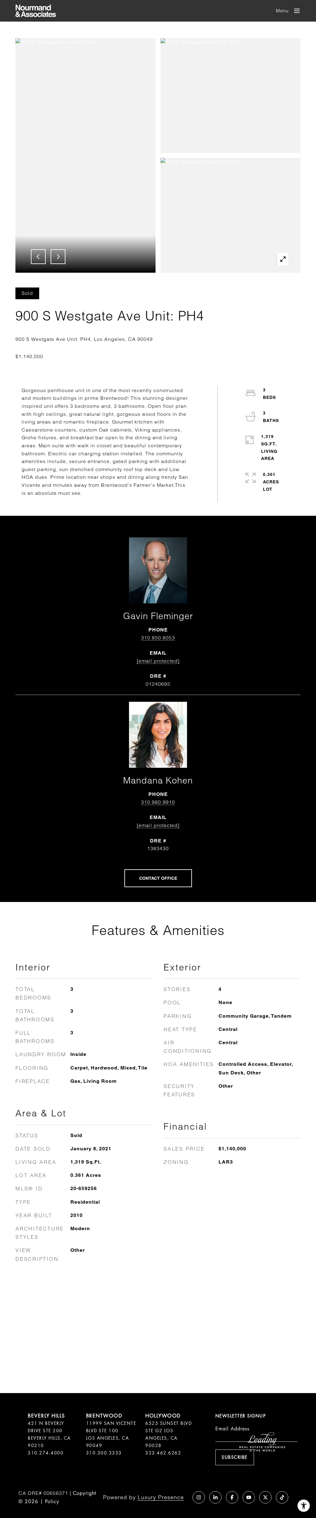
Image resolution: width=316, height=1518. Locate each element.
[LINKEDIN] (215, 1497)
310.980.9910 (158, 802)
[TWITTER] (265, 1497)
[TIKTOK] (282, 1497)
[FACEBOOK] (232, 1497)
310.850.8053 (158, 638)
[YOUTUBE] (249, 1497)
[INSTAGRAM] (199, 1497)
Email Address (232, 1428)
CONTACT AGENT (158, 878)
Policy (52, 1501)
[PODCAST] (182, 1497)
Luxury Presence (161, 1497)
